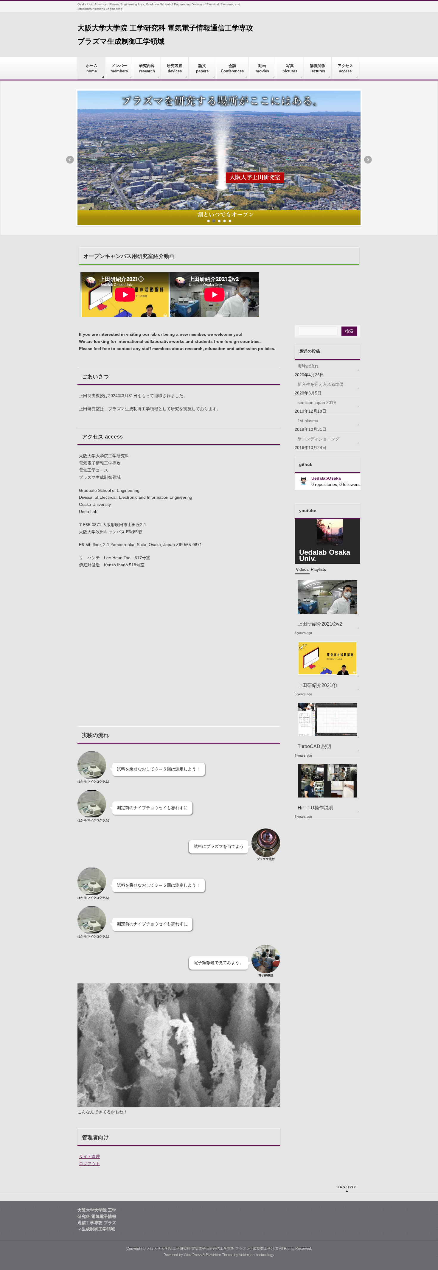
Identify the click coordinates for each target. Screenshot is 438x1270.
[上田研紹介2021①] (327, 658)
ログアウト (89, 1163)
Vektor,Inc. (247, 1255)
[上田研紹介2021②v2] (327, 596)
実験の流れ (308, 366)
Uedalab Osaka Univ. (324, 555)
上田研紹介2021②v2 (320, 624)
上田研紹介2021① (317, 685)
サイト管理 (89, 1156)
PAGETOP (346, 1187)
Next (368, 159)
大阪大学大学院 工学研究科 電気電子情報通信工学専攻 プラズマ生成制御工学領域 (212, 1248)
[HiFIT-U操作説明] (327, 780)
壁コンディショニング (318, 438)
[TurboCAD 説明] (327, 719)
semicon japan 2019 (317, 402)
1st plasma (308, 420)
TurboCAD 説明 (314, 746)
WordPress (193, 1255)
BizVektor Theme (219, 1255)
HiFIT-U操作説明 (315, 807)
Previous (69, 159)
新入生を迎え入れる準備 (321, 384)
